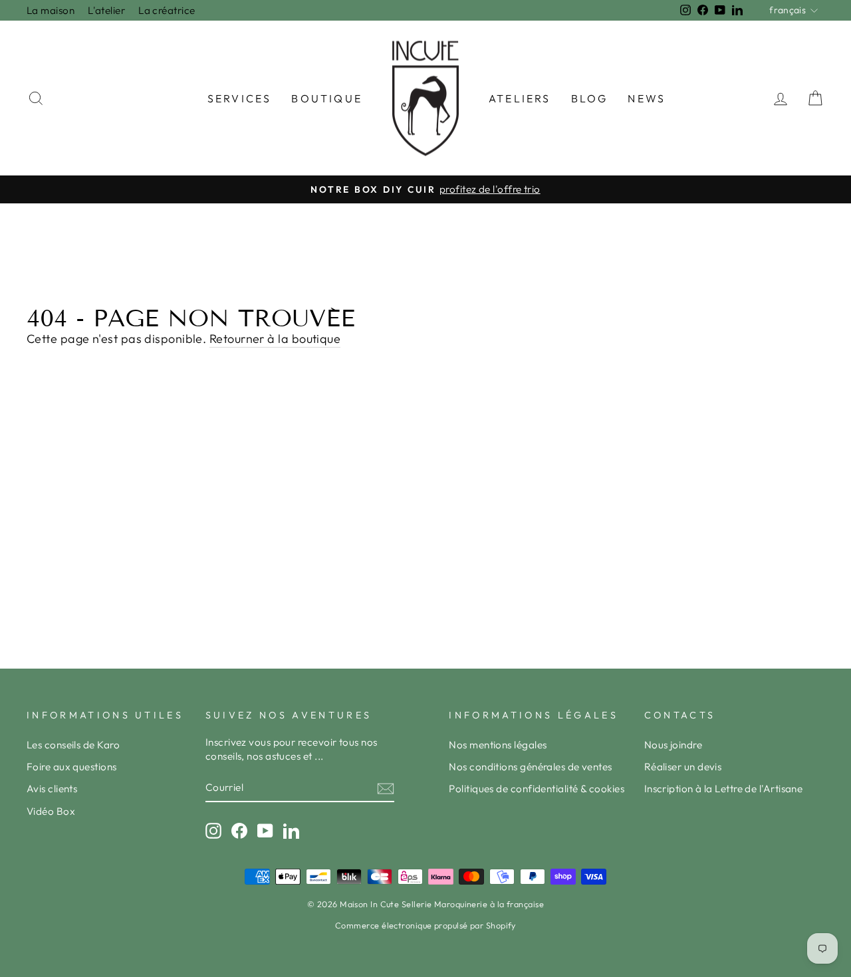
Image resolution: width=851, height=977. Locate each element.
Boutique (326, 98)
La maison (50, 10)
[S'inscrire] (385, 788)
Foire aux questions (72, 766)
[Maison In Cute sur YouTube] (265, 830)
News (647, 98)
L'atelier (106, 10)
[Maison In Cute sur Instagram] (213, 830)
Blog (589, 98)
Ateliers (520, 98)
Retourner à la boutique (274, 338)
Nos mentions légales (498, 744)
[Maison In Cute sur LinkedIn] (291, 830)
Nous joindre (673, 744)
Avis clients (52, 788)
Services (239, 98)
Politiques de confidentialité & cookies (536, 788)
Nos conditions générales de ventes (530, 766)
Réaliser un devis (683, 766)
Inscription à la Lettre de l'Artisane (723, 788)
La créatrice (166, 10)
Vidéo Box (51, 811)
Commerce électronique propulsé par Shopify (425, 925)
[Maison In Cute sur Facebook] (239, 830)
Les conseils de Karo (73, 744)
